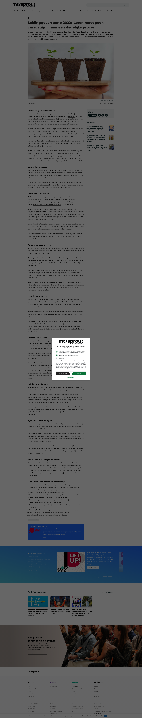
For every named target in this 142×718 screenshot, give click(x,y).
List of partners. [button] (82, 364)
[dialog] (71, 359)
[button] (71, 358)
